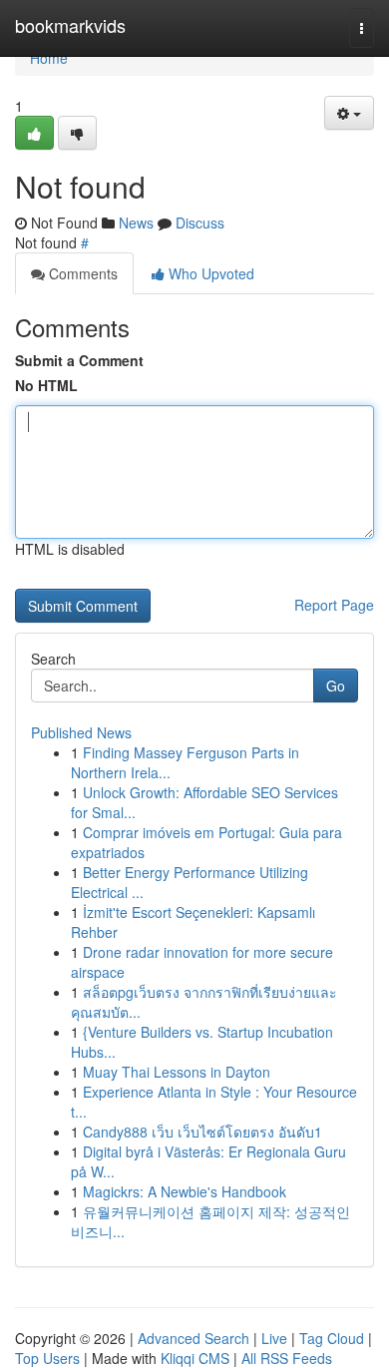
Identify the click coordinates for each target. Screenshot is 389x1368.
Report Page (334, 605)
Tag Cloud (331, 1338)
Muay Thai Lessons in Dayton (176, 1072)
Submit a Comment (79, 360)
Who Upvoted (209, 273)
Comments (81, 273)
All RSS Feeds (286, 1358)
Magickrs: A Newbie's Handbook (184, 1191)
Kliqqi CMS (195, 1358)
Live (274, 1338)
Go (335, 685)
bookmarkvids (70, 25)
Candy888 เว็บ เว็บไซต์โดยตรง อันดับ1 (202, 1131)
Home (49, 58)
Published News (81, 732)
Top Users (47, 1358)
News (136, 222)
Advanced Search (193, 1338)
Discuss (200, 222)
